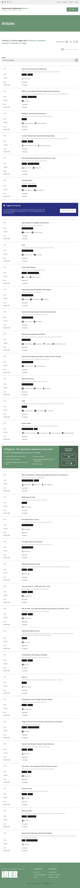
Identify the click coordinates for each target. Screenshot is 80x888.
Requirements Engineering (15, 9)
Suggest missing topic (68, 210)
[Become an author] (10, 2)
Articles (58, 2)
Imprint (34, 883)
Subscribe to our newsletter (68, 462)
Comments (64, 2)
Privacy (39, 883)
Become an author (53, 877)
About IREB (36, 872)
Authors (71, 2)
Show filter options (60, 41)
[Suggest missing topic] (8, 2)
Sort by (3, 57)
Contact (36, 877)
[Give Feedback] (5, 2)
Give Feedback (52, 872)
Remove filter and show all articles (70, 49)
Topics (73, 9)
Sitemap (29, 883)
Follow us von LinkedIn (69, 455)
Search (76, 2)
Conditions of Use (48, 883)
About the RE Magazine (40, 874)
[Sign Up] (2, 2)
